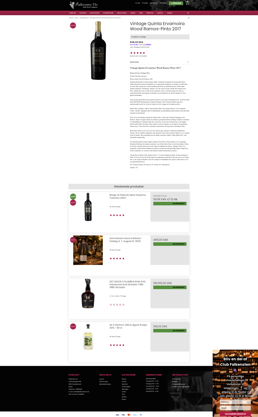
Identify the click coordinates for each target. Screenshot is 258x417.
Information (163, 3)
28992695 (176, 3)
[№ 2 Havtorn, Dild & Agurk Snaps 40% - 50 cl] (88, 341)
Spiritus (149, 13)
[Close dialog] (255, 352)
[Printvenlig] (188, 18)
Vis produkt (179, 203)
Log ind (101, 379)
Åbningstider (176, 379)
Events (160, 13)
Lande (132, 13)
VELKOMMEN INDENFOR (235, 414)
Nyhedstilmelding (105, 384)
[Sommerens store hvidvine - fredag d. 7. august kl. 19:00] (88, 254)
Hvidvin (83, 13)
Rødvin (73, 13)
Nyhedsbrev (154, 3)
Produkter (145, 3)
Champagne (108, 13)
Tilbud (169, 13)
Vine (141, 13)
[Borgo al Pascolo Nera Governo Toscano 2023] (88, 211)
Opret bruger (103, 381)
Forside (137, 3)
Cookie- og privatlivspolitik (180, 386)
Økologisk (122, 13)
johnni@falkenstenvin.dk (81, 392)
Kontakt (174, 381)
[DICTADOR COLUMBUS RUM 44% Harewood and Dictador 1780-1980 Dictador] (88, 298)
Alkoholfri (94, 13)
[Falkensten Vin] (84, 5)
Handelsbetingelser (178, 384)
